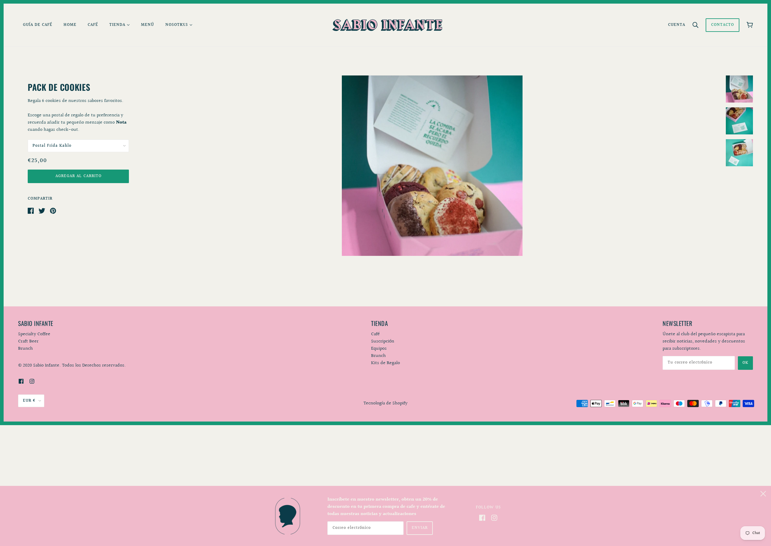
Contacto (722, 25)
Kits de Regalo (385, 363)
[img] (21, 381)
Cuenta (676, 25)
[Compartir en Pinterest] (53, 210)
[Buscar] (695, 25)
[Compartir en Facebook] (31, 210)
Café (375, 334)
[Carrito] (750, 25)
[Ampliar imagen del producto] (432, 165)
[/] (387, 25)
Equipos (379, 348)
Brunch (378, 356)
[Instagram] (494, 518)
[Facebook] (482, 518)
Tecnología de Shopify (385, 403)
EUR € (29, 400)
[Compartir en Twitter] (42, 210)
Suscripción (382, 341)
